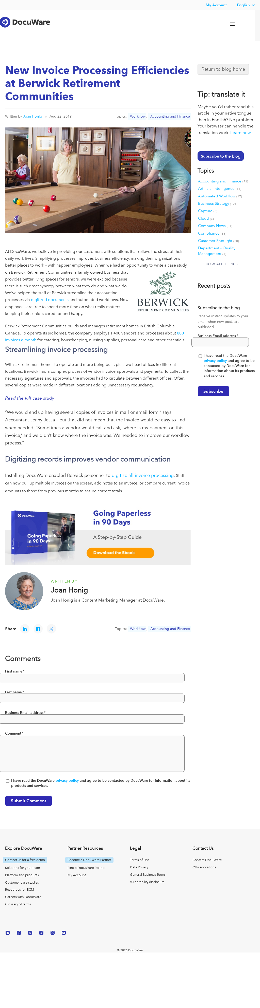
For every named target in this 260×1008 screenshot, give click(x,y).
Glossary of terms (18, 904)
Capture (207, 211)
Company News (215, 225)
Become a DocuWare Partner (89, 860)
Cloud (207, 218)
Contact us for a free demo (25, 860)
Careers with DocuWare (23, 897)
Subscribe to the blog (220, 156)
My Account (77, 875)
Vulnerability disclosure (147, 882)
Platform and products (22, 875)
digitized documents (50, 299)
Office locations (204, 867)
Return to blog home (223, 69)
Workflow (137, 116)
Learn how (240, 132)
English (243, 5)
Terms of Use (139, 860)
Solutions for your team (22, 868)
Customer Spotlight (218, 240)
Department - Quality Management (216, 251)
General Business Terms (148, 874)
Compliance (212, 233)
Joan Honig (32, 116)
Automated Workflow (220, 196)
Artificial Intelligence (219, 188)
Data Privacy (139, 867)
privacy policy (67, 780)
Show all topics (220, 264)
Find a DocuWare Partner (87, 868)
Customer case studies (22, 882)
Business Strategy (217, 203)
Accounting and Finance (170, 116)
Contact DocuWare (207, 860)
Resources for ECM (19, 889)
